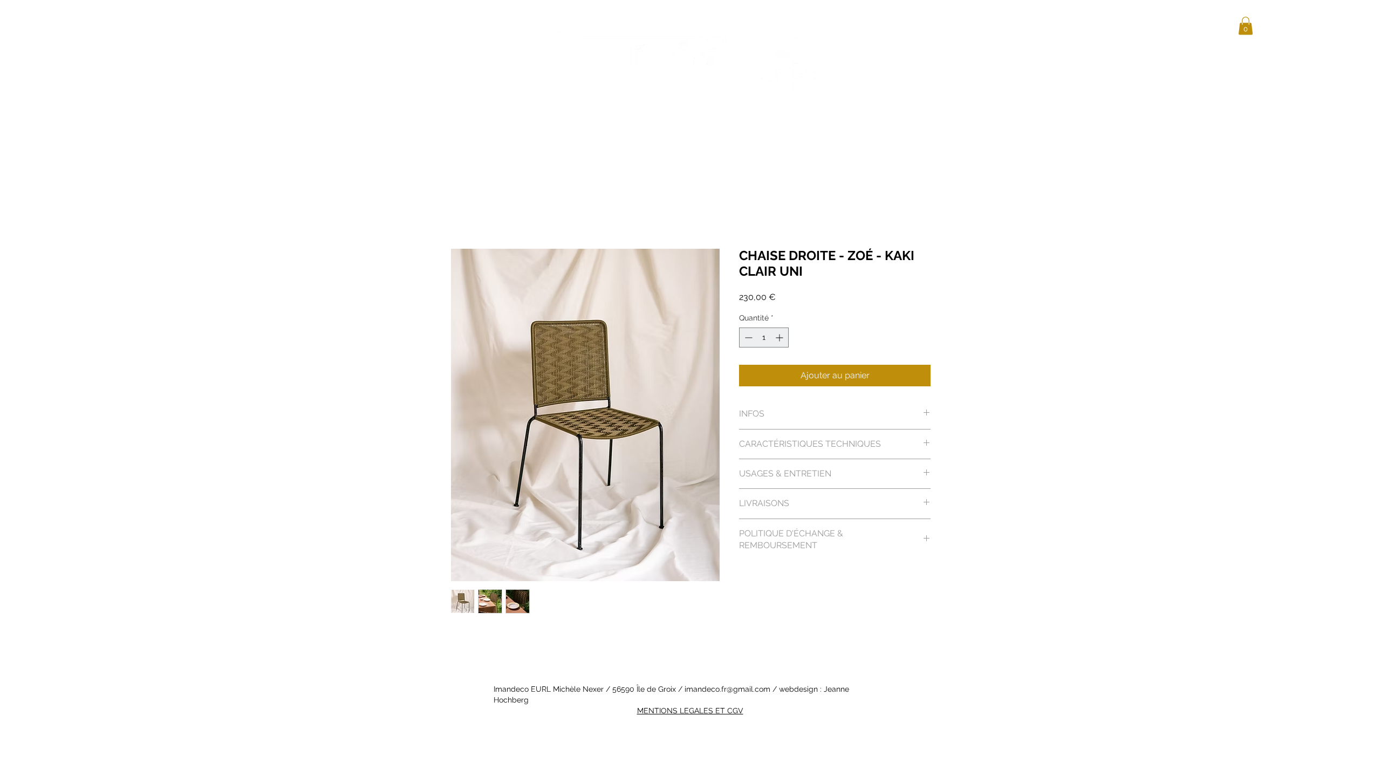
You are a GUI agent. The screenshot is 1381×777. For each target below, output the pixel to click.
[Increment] (780, 337)
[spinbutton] (764, 337)
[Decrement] (747, 337)
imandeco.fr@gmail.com (727, 689)
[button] (1245, 26)
